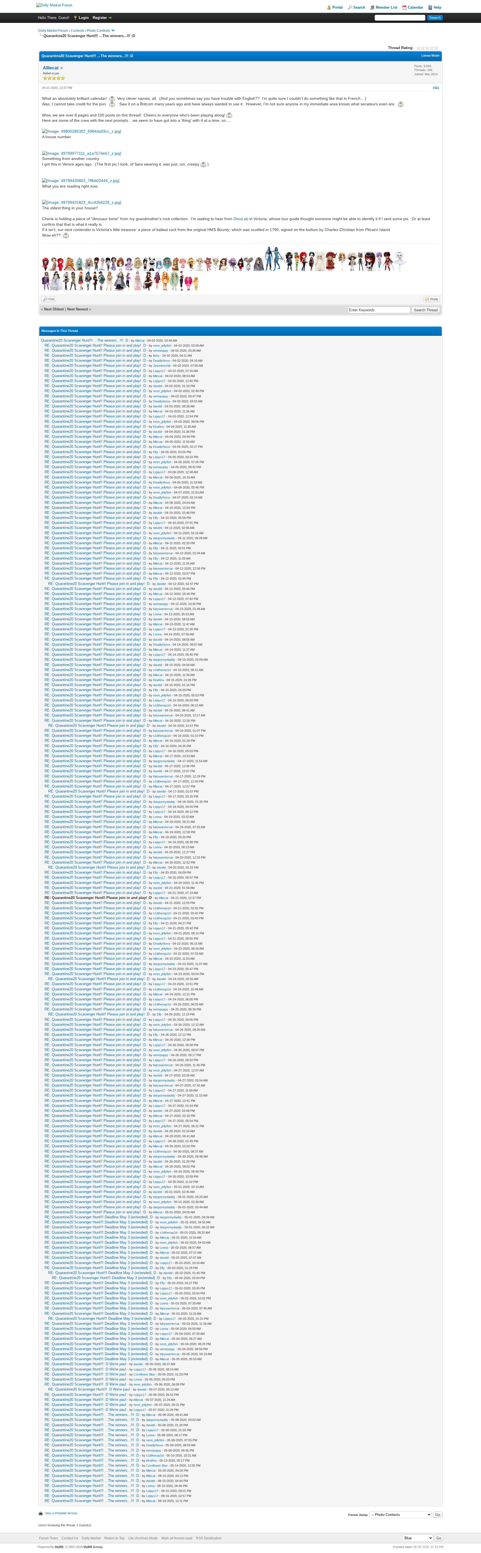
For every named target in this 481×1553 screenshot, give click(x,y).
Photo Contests (98, 31)
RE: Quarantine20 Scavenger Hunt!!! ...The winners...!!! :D (92, 1415)
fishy (156, 355)
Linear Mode (430, 55)
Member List (386, 7)
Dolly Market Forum (53, 31)
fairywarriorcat (163, 553)
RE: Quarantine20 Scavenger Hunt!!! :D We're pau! (85, 1364)
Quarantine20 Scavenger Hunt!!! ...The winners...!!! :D (84, 340)
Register (100, 18)
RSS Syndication (209, 1538)
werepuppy (160, 350)
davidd (157, 386)
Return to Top (114, 1538)
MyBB (59, 1547)
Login (84, 18)
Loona (157, 614)
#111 (436, 87)
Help (437, 7)
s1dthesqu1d (162, 670)
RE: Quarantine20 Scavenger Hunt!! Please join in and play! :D (95, 345)
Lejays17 (159, 371)
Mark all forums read (176, 1538)
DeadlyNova (161, 360)
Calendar (415, 7)
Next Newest (77, 309)
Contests (77, 31)
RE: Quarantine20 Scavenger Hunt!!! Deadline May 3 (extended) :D (99, 1217)
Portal (337, 7)
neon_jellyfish (162, 345)
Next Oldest (54, 309)
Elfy (155, 452)
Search (359, 7)
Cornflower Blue (144, 1374)
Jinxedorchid (161, 365)
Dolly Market (91, 1538)
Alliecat (50, 67)
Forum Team (48, 1538)
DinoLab (241, 219)
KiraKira (158, 426)
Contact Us (70, 1538)
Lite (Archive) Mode (143, 1538)
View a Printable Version (61, 1513)
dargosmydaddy (164, 538)
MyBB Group (93, 1547)
